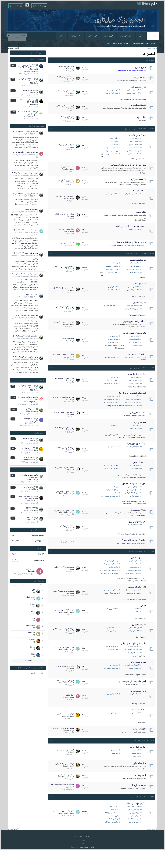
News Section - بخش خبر (144, 740)
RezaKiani (65, 169)
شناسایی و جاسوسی (112, 266)
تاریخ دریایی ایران (134, 694)
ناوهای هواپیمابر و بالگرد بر (132, 561)
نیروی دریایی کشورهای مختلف (132, 649)
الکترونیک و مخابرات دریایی (132, 665)
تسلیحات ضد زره (134, 384)
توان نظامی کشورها (112, 151)
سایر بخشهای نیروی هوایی (134, 333)
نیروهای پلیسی (135, 813)
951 (68, 216)
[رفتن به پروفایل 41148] (38, 655)
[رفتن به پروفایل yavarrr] (78, 356)
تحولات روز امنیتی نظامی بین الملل (131, 226)
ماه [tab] (32, 585)
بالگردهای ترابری (113, 287)
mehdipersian (64, 494)
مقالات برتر (141, 117)
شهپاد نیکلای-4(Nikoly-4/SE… (64, 567)
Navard (66, 198)
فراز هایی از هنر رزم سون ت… (64, 180)
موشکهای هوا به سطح (111, 306)
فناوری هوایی (114, 336)
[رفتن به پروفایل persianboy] (41, 420)
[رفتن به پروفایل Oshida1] (78, 230)
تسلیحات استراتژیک (133, 154)
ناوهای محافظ (135, 564)
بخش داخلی (150, 60)
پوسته (88, 836)
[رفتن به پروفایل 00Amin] (78, 786)
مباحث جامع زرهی (138, 412)
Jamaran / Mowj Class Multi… (62, 728)
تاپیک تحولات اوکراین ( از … (65, 750)
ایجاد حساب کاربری (16, 6)
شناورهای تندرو (135, 567)
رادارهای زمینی (135, 465)
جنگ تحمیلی (140, 212)
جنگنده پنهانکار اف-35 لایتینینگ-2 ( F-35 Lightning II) (24, 336)
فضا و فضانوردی (113, 342)
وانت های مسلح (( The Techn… (63, 397)
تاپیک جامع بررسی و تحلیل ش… (63, 510)
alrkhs (31, 104)
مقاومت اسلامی (134, 148)
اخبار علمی (115, 753)
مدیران (141, 36)
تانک (138, 396)
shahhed (30, 155)
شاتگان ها (115, 493)
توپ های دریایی (134, 628)
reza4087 (30, 520)
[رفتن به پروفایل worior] (38, 606)
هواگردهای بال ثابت (111, 609)
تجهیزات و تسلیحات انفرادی (134, 483)
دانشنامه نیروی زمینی (133, 525)
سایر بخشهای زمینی (137, 521)
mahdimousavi (63, 777)
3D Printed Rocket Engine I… (63, 355)
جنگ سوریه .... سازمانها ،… (65, 229)
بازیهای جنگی (135, 816)
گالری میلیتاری (92, 36)
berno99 (31, 571)
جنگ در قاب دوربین (112, 154)
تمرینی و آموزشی (134, 272)
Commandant (28, 460)
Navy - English (139, 729)
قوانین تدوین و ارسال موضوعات (144, 43)
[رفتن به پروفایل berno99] (39, 571)
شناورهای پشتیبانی (133, 570)
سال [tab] (23, 585)
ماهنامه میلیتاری (139, 77)
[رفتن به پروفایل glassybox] (78, 715)
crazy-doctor (29, 450)
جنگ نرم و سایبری (112, 148)
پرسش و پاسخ (113, 819)
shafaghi (66, 324)
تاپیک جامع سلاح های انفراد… (64, 492)
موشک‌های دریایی (112, 628)
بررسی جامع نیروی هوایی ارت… (64, 322)
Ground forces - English (134, 540)
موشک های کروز (113, 447)
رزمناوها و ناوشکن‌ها (111, 561)
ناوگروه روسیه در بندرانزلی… (65, 714)
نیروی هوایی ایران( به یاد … (65, 91)
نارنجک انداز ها (135, 496)
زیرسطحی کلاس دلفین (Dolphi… (63, 591)
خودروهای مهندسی (112, 396)
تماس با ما (78, 836)
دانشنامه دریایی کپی (133, 653)
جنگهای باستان (113, 141)
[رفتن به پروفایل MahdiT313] (78, 181)
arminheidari (30, 626)
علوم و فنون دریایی (138, 662)
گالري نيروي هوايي (133, 90)
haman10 (66, 730)
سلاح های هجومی (134, 487)
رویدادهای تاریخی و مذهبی (132, 810)
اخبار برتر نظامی (31, 409)
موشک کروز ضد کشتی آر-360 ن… (63, 629)
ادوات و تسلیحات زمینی (136, 374)
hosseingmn (29, 71)
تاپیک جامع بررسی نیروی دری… (63, 647)
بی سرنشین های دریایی (111, 570)
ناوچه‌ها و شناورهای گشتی (111, 564)
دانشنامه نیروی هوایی (67, 338)
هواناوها (137, 612)
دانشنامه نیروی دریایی (29, 457)
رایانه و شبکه (140, 775)
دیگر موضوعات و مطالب (136, 803)
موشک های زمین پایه (136, 443)
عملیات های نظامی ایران (132, 194)
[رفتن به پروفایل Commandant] (41, 459)
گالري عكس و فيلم (138, 87)
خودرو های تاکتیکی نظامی (111, 402)
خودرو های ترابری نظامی (111, 399)
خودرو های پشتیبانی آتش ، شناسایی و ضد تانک (132, 402)
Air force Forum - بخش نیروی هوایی (139, 253)
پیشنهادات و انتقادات (111, 822)
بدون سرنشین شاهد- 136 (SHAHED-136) (29, 101)
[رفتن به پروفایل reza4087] (41, 519)
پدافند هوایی (135, 336)
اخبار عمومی (114, 750)
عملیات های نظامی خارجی (111, 194)
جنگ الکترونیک (135, 468)
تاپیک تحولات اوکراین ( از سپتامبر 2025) (29, 79)
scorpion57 (65, 243)
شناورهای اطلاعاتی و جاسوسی (111, 573)
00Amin (66, 787)
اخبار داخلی (136, 713)
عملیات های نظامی (138, 191)
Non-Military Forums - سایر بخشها (140, 797)
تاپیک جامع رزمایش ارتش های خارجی (28, 419)
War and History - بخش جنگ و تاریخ (139, 129)
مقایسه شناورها (113, 567)
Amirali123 (31, 640)
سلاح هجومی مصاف (67, 117)
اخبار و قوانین (140, 67)
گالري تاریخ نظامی (112, 93)
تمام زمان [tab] (14, 585)
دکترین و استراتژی (138, 179)
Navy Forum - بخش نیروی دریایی (141, 551)
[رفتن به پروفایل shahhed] (41, 154)
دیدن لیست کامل (23, 668)
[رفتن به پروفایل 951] (78, 215)
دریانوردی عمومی (134, 668)
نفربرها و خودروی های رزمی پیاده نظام (132, 399)
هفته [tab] (41, 585)
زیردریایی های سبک (133, 593)
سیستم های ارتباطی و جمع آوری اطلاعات (111, 465)
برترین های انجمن (126, 36)
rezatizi (31, 489)
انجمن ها (153, 36)
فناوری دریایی (114, 665)
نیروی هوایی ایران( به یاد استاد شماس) (29, 476)
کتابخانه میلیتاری (138, 105)
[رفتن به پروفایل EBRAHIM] (41, 410)
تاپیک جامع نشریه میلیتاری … (64, 106)
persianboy (29, 423)
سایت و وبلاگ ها (134, 819)
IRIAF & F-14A (31, 508)
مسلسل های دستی (133, 490)
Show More (28, 661)
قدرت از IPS (82, 844)
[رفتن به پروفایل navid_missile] (41, 509)
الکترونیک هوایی (134, 339)
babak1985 (29, 479)
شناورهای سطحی (138, 558)
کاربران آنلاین (108, 36)
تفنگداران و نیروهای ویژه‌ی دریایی (111, 646)
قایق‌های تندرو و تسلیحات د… (64, 681)
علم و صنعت (114, 816)
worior (32, 604)
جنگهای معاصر (135, 141)
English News (139, 785)
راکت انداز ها (114, 425)
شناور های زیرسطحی (137, 587)
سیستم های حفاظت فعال (111, 384)
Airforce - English (137, 354)
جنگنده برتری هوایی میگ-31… (64, 267)
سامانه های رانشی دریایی (111, 668)
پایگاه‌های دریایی (134, 646)
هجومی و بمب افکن (133, 269)
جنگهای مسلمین (134, 145)
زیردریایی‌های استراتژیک (132, 590)
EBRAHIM (30, 411)
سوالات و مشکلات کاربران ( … (64, 775)
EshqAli (66, 79)
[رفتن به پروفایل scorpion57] (78, 244)
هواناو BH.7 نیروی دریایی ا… (64, 610)
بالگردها (137, 609)
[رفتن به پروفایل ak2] (78, 118)
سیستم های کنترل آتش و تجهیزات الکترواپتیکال (111, 468)
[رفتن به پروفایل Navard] (78, 197)
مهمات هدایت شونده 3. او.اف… (63, 428)
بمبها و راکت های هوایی (132, 309)
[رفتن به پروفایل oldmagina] (78, 765)
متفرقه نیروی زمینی (138, 510)
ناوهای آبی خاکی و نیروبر (132, 573)
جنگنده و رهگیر (135, 263)
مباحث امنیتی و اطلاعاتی (111, 813)
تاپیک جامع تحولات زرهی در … (64, 412)
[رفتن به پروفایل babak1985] (41, 477)
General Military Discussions (131, 242)
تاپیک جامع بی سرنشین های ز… (63, 378)
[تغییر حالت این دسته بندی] (51, 60)
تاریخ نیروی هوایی (134, 342)
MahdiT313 (65, 182)
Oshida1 (66, 231)
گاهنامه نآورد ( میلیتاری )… (65, 77)
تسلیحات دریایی (139, 624)
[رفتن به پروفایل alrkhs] (41, 101)
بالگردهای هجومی (134, 287)
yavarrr (66, 357)
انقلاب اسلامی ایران (133, 806)
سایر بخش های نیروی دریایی (133, 643)
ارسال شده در (20, 134)
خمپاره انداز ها (135, 428)
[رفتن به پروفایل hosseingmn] (41, 66)
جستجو (61, 36)
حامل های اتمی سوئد (67, 167)
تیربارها (116, 487)
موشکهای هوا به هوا (133, 306)
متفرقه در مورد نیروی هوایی (134, 321)
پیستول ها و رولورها (112, 490)
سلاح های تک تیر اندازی (132, 493)
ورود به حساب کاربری (39, 6)
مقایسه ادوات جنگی (112, 380)
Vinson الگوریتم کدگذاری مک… (63, 468)
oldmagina (65, 766)
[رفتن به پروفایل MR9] (78, 68)
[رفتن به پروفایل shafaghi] (78, 323)
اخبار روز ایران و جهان (137, 747)
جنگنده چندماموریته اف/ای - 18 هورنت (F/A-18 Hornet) (24, 315)
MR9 (67, 69)
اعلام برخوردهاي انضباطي (65, 66)
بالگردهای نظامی (139, 284)
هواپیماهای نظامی (138, 260)
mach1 (41, 673)
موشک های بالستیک (133, 447)
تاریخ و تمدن (135, 138)
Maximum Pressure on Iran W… (62, 785)
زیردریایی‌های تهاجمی (111, 590)
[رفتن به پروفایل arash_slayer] (41, 113)
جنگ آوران (115, 145)
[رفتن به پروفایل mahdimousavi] (78, 776)
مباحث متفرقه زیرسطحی (111, 593)
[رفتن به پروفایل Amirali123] (38, 641)
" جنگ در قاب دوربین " (66, 145)
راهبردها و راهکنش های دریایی (132, 681)
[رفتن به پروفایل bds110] (78, 592)
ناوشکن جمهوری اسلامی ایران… (64, 764)
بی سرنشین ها (113, 263)
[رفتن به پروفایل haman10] (78, 730)
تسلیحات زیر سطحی (111, 631)
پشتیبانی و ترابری (134, 266)
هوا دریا (143, 606)
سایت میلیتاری (76, 36)
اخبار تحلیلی (136, 753)
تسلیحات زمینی (135, 377)
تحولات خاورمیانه (134, 229)
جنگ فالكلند (70, 695)
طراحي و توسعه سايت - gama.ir (82, 847)
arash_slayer (29, 116)
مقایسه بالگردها (113, 290)
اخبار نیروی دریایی (138, 710)
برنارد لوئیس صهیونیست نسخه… (63, 811)
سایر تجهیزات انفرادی (111, 496)
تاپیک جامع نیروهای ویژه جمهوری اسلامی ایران (28, 497)
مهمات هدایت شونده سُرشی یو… (63, 307)
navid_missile (29, 510)
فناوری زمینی (114, 377)
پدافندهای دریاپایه (134, 631)
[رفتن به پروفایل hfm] (38, 620)
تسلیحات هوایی (139, 302)
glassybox (65, 716)
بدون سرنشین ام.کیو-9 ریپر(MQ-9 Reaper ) (24, 357)
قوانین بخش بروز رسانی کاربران (117, 43)
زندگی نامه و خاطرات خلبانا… (64, 214)
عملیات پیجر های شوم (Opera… (63, 196)
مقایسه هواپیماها (112, 272)
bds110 (67, 593)
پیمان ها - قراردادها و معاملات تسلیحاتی (128, 165)
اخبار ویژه (136, 756)
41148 (33, 654)
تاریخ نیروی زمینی (134, 380)
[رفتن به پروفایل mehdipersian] (78, 493)
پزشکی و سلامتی (134, 822)
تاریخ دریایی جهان (112, 694)
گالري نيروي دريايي (133, 93)
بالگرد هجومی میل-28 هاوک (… (63, 288)
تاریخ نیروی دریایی (138, 691)
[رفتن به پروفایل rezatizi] (41, 488)
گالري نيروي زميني (112, 90)
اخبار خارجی (114, 713)
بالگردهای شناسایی (133, 290)
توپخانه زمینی (140, 422)
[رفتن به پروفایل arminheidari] (38, 627)
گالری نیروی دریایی (30, 487)
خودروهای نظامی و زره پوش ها (132, 393)
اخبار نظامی (136, 750)
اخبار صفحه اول (139, 763)
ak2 (68, 119)
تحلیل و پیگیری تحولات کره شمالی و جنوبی (28, 112)
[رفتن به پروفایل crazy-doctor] (41, 449)
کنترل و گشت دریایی (111, 269)
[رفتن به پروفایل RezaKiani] (78, 168)
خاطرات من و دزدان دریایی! (65, 666)
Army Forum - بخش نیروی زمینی (142, 368)
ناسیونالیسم (114, 810)
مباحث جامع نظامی (137, 135)
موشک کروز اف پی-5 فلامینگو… (64, 448)
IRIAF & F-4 (31, 517)
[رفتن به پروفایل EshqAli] (78, 78)
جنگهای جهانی (113, 138)
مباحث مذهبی (113, 806)
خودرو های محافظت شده (132, 405)
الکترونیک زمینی (139, 462)
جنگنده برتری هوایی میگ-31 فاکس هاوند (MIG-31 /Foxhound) (28, 67)
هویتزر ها (136, 425)
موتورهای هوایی (113, 339)
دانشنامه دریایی (113, 649)
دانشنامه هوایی (135, 345)
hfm (33, 618)
